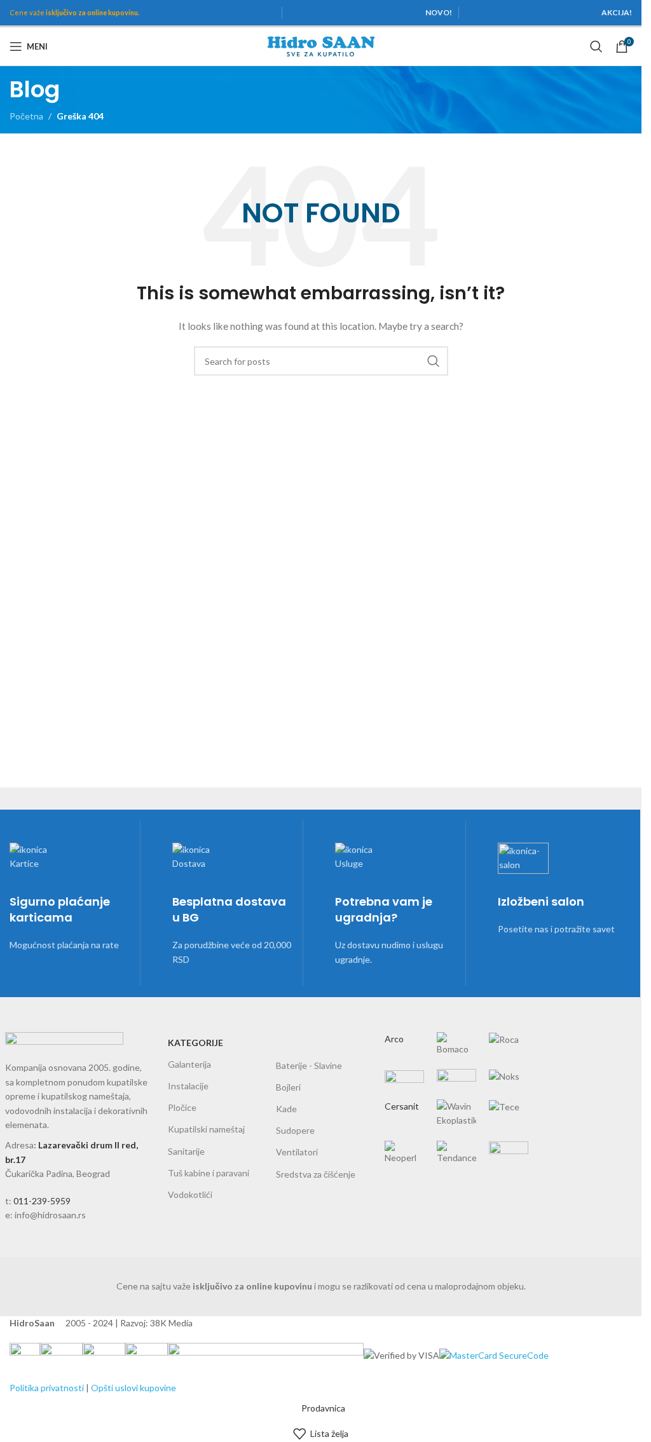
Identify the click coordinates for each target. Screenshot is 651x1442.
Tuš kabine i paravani (208, 1172)
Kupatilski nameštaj (206, 1129)
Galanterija (189, 1064)
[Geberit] (456, 1087)
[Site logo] (321, 45)
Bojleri (288, 1087)
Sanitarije (186, 1151)
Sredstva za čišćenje (315, 1174)
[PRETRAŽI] (433, 361)
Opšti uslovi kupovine (133, 1387)
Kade (286, 1108)
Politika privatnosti (47, 1387)
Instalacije (188, 1085)
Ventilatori (297, 1151)
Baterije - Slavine (309, 1065)
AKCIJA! (616, 12)
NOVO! (438, 12)
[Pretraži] (596, 46)
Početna (26, 116)
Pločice (182, 1107)
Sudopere (295, 1130)
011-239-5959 (42, 1200)
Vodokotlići (190, 1194)
